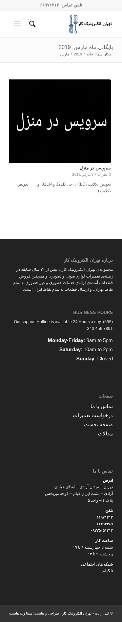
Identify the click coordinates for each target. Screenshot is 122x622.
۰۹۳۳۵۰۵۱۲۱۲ (101, 530)
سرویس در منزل (95, 167)
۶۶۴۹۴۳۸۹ (105, 524)
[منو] (16, 24)
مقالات (105, 433)
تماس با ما (101, 406)
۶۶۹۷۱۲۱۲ (49, 4)
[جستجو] (31, 24)
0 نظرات (104, 174)
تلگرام (107, 571)
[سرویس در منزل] (59, 121)
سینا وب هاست (20, 613)
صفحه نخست (98, 424)
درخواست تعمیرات (93, 415)
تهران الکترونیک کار (77, 613)
